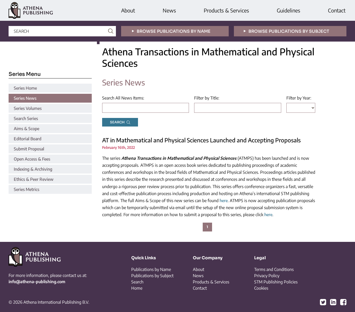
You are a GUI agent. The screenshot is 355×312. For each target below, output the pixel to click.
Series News (25, 98)
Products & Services (226, 10)
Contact (336, 10)
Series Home (25, 88)
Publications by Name (151, 269)
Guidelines (288, 10)
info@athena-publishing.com (37, 281)
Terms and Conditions (274, 269)
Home (136, 288)
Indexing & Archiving (33, 169)
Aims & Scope (26, 128)
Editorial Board (27, 138)
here (224, 200)
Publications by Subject (152, 275)
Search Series (26, 118)
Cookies (261, 288)
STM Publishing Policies (276, 281)
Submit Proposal (29, 148)
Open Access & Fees (32, 159)
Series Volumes (28, 108)
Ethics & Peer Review (34, 179)
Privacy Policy (266, 275)
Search (137, 281)
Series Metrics (26, 189)
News (169, 10)
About (128, 10)
